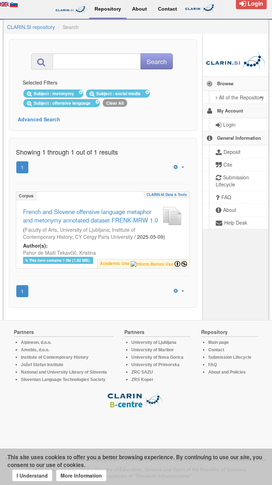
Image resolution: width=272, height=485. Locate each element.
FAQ (212, 364)
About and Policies (227, 372)
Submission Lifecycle (229, 357)
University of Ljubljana (153, 342)
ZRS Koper (142, 379)
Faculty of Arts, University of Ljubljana (67, 229)
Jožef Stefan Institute (42, 364)
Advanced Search (39, 119)
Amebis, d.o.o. (35, 349)
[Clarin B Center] (136, 399)
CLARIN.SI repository (31, 26)
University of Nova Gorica (157, 357)
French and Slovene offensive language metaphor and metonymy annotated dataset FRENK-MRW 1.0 (90, 215)
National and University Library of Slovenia (64, 372)
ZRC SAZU (142, 372)
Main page (218, 342)
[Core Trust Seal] (136, 428)
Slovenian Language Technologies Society (63, 379)
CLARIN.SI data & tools (167, 194)
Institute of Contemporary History (55, 357)
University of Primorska (155, 364)
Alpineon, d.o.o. (36, 342)
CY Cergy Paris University (104, 236)
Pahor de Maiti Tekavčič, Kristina (59, 252)
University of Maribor (152, 349)
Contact (216, 349)
